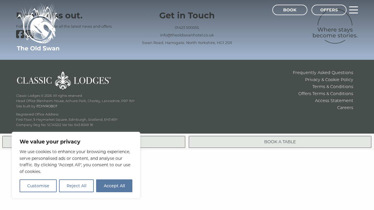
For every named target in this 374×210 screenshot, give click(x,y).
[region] (76, 165)
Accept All (114, 185)
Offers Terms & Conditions (325, 93)
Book (290, 10)
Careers (345, 107)
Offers (329, 10)
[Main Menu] (353, 9)
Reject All (76, 185)
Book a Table (280, 141)
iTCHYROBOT (46, 106)
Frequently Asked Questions (323, 72)
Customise (38, 185)
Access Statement (334, 100)
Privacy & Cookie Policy (329, 79)
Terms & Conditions (332, 86)
